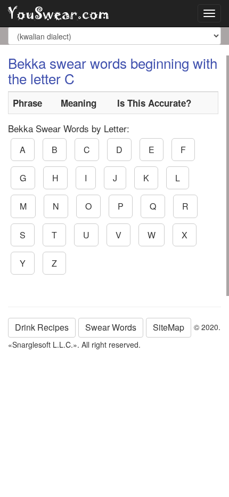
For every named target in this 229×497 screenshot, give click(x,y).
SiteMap (168, 327)
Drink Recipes (42, 327)
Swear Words (110, 327)
